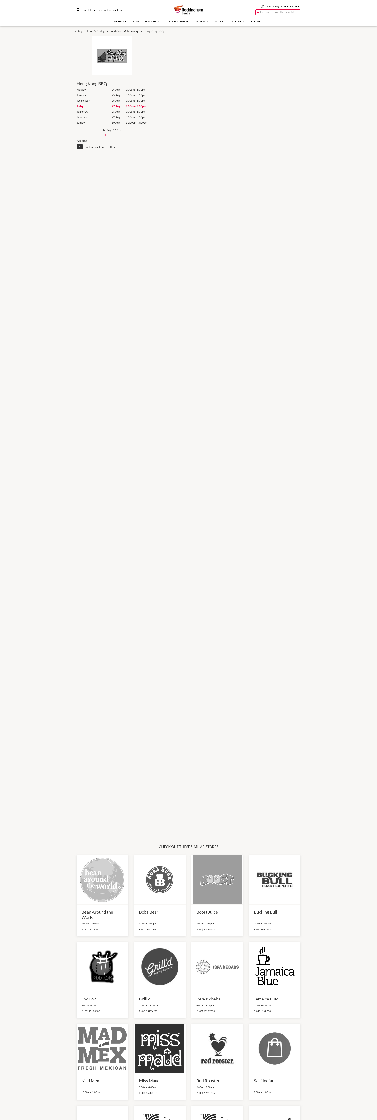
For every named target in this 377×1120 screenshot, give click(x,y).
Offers (218, 21)
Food (135, 21)
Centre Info (236, 21)
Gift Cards (256, 21)
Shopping (120, 21)
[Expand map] (226, 428)
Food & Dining (96, 31)
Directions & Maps (178, 21)
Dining (78, 31)
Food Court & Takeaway (124, 31)
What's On (201, 21)
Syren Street (153, 21)
